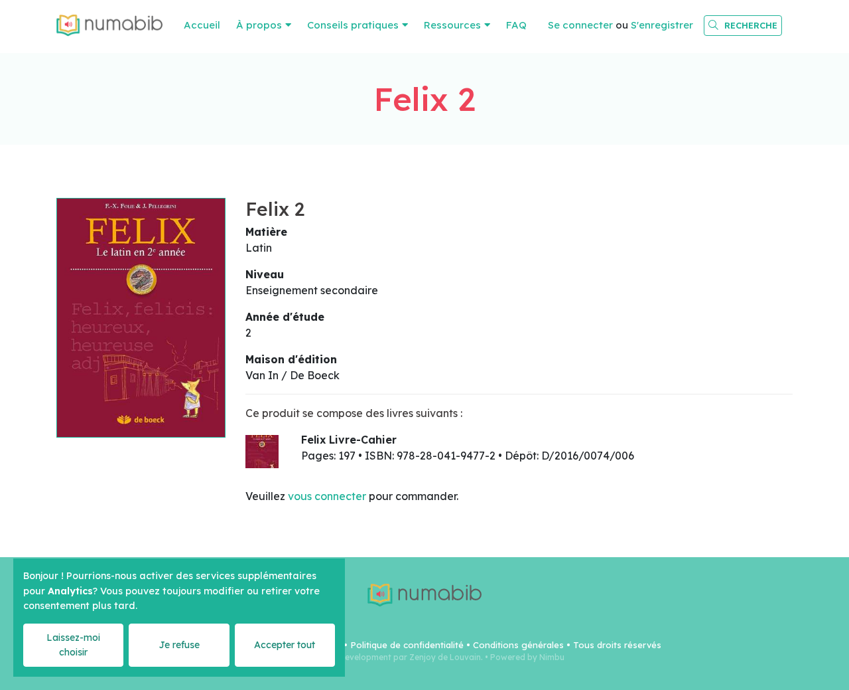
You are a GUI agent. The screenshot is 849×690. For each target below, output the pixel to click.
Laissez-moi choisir (73, 644)
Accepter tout (284, 645)
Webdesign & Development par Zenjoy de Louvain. (384, 657)
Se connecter (580, 25)
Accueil (202, 25)
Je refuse (179, 645)
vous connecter (327, 496)
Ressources (452, 25)
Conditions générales (518, 645)
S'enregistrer (662, 25)
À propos (259, 25)
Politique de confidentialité (407, 645)
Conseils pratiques (353, 25)
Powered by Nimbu (527, 657)
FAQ (516, 25)
